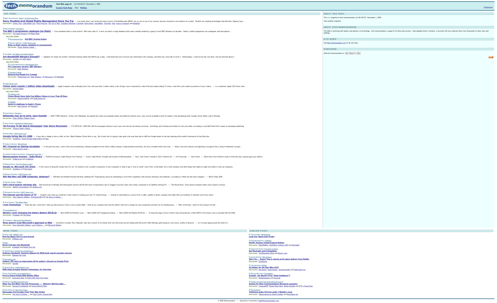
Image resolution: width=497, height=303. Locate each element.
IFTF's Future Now (306, 286)
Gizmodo (277, 278)
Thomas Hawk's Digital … (22, 129)
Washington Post (31, 64)
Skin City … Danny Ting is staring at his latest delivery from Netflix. (279, 259)
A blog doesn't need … (21, 149)
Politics (83, 8)
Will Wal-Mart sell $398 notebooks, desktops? (26, 176)
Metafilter (136, 23)
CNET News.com (29, 43)
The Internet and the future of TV (19, 195)
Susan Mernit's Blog (39, 286)
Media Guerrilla (289, 286)
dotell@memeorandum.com (268, 301)
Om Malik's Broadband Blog (23, 54)
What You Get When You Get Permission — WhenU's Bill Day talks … (34, 284)
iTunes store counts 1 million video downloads (28, 86)
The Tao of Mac (54, 23)
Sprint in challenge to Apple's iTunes (24, 104)
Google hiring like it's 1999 (17, 136)
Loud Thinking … (38, 225)
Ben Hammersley (16, 39)
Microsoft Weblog (54, 225)
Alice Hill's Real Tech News (38, 278)
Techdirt (16, 59)
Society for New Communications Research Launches (273, 284)
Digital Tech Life (29, 247)
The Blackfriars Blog (266, 253)
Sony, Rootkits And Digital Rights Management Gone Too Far (38, 21)
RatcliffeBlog (263, 245)
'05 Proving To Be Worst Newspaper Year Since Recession (35, 126)
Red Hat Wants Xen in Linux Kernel (18, 236)
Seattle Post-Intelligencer (24, 251)
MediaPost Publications (24, 123)
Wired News (22, 144)
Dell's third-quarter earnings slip (19, 184)
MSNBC (13, 102)
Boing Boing (89, 23)
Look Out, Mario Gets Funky (261, 236)
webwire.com (15, 94)
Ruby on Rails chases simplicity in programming (30, 45)
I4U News (27, 215)
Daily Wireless (23, 69)
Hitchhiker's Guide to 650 (278, 245)
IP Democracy (47, 77)
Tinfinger (268, 241)
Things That (17, 23)
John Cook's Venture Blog (42, 294)
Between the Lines (19, 255)
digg (113, 23)
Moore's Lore (282, 253)
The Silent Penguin (20, 34)
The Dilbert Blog (21, 202)
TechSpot (107, 23)
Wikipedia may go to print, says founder (25, 115)
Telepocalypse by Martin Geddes (271, 294)
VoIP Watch (26, 59)
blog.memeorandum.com (336, 43)
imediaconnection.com (19, 282)
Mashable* (296, 245)
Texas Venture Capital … (27, 47)
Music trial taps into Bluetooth (16, 245)
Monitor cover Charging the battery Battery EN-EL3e (30, 213)
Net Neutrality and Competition (263, 251)
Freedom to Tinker (271, 249)
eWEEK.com (17, 234)
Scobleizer (16, 139)
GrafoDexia (263, 262)
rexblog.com (37, 187)
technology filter (18, 278)
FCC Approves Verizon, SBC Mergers (25, 66)
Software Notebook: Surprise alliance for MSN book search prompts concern (37, 253)
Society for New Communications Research (267, 282)
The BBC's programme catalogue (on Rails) (27, 31)
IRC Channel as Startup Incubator (21, 146)
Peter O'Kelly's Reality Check (24, 118)
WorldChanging (264, 278)
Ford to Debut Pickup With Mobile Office (20, 275)
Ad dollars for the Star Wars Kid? (264, 267)
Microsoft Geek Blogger (22, 220)
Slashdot (34, 106)
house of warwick (122, 23)
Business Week (15, 72)
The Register (255, 290)
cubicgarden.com (29, 23)
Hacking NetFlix (24, 98)
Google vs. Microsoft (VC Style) (19, 166)
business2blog (18, 89)
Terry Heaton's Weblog (21, 197)
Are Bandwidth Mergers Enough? (21, 56)
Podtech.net (17, 159)
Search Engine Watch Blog (31, 139)
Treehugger (268, 273)
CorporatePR (263, 286)
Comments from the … (34, 154)
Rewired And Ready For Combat (22, 74)
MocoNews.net (292, 294)
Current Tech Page (64, 8)
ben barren (28, 169)
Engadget (16, 215)
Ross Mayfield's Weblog (22, 225)
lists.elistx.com (10, 259)
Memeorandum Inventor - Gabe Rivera (22, 156)
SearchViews (272, 270)
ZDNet (19, 182)
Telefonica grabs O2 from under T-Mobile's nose (270, 292)
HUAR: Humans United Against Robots (266, 243)
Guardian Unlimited (68, 23)
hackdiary (19, 29)
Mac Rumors (22, 106)
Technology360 (36, 197)
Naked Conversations (21, 187)
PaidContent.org (24, 77)
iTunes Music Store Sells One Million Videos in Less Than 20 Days (37, 96)
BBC (6, 243)
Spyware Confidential (20, 286)
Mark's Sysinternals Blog (28, 18)
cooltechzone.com (21, 267)
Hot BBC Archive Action (36, 39)
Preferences (488, 7)
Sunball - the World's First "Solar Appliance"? (269, 275)
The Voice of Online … (54, 197)
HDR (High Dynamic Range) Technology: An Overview (26, 269)
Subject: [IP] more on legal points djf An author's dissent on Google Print (35, 261)
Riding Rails (35, 34)
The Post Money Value (24, 164)
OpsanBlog (99, 23)
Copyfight (79, 23)
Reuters (18, 113)
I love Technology (12, 205)
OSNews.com (17, 239)
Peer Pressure (41, 23)
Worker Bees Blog (276, 286)
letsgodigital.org (11, 210)
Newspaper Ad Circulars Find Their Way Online (23, 292)
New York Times (21, 290)
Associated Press (24, 273)
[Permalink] (3, 18)
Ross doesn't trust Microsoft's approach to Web (27, 222)
